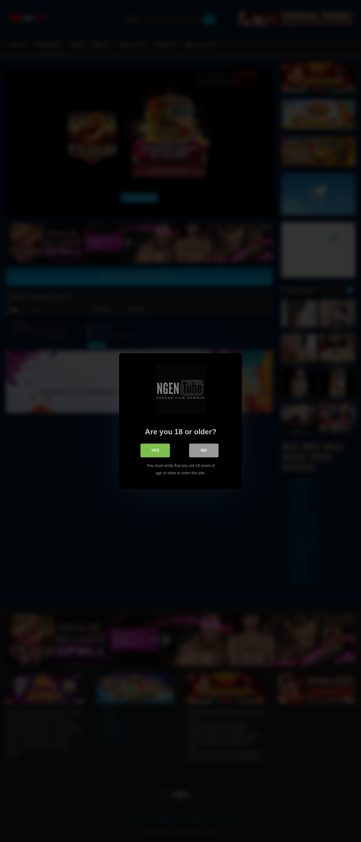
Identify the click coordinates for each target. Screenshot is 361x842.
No (204, 450)
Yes (155, 450)
